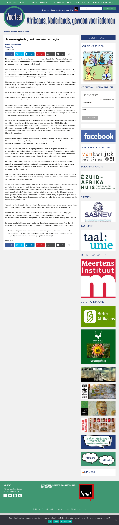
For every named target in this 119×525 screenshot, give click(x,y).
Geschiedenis (85, 2)
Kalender (109, 2)
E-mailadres (87, 102)
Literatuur (33, 2)
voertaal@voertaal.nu (14, 489)
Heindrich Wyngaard (13, 44)
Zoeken (109, 8)
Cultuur (43, 2)
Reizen (52, 2)
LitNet (42, 509)
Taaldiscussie (71, 2)
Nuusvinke (24, 32)
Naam (84, 110)
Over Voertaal (11, 2)
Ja (50, 521)
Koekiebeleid (66, 521)
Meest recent (98, 37)
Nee (56, 521)
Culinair (60, 2)
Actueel (23, 2)
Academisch (97, 2)
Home (6, 32)
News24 (89, 472)
